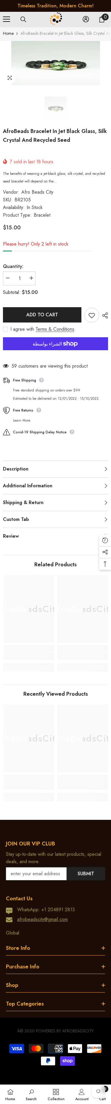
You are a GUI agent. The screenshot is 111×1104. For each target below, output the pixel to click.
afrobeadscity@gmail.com (42, 919)
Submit (86, 873)
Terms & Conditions (55, 329)
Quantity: (13, 266)
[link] (28, 656)
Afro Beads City (37, 192)
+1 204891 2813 (58, 909)
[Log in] (86, 19)
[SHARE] (103, 315)
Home (8, 33)
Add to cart (42, 314)
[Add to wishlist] (91, 315)
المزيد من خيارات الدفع (55, 354)
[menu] (6, 19)
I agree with (22, 329)
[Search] (23, 19)
